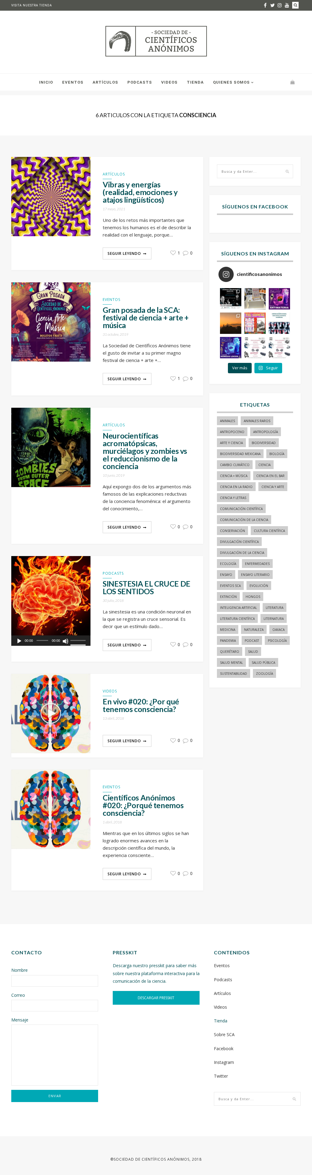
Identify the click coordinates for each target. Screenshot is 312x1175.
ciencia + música (233, 476)
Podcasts (139, 82)
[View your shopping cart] (292, 82)
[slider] (78, 640)
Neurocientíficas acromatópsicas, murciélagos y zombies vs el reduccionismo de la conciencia (145, 451)
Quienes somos (231, 82)
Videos (169, 82)
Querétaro (229, 651)
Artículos (105, 82)
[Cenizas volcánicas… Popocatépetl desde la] (230, 323)
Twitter (221, 1076)
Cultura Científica (269, 531)
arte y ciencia (231, 443)
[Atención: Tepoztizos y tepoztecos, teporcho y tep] (279, 347)
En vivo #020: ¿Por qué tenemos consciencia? (141, 705)
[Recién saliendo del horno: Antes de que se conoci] (279, 323)
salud (253, 651)
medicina (227, 629)
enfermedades (257, 564)
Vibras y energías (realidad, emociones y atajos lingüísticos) (140, 192)
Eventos (72, 82)
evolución (259, 586)
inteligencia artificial (238, 608)
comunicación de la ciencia (244, 520)
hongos (253, 597)
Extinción (228, 597)
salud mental (231, 662)
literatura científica (237, 618)
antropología (265, 432)
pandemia (228, 640)
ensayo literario (255, 575)
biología (276, 454)
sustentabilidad (233, 673)
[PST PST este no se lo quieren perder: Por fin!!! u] (230, 347)
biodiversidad (264, 443)
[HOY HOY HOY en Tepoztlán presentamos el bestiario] (255, 347)
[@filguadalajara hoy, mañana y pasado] (230, 298)
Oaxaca (278, 629)
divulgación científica (239, 542)
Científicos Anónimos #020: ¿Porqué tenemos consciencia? (143, 805)
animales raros (257, 421)
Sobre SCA (224, 1034)
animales (227, 421)
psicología (277, 640)
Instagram (224, 1062)
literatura (274, 608)
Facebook (223, 1048)
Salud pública (263, 662)
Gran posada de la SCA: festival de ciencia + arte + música (146, 317)
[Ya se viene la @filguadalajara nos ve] (255, 323)
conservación (232, 531)
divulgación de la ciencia (242, 553)
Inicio (46, 82)
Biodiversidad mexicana (240, 454)
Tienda (195, 82)
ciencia (264, 465)
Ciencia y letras (233, 498)
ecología (228, 564)
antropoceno (232, 432)
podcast (252, 640)
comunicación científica (241, 509)
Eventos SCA (230, 586)
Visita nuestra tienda (31, 5)
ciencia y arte (272, 487)
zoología (264, 673)
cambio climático (235, 465)
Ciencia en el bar (270, 476)
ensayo (226, 575)
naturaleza (254, 629)
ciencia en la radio (236, 487)
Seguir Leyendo (124, 253)
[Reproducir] (19, 641)
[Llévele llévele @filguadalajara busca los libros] (255, 298)
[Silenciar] (65, 641)
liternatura (274, 618)
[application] (50, 640)
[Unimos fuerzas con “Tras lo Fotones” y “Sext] (279, 298)
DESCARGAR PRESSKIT (156, 997)
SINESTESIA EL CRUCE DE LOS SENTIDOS (146, 587)
